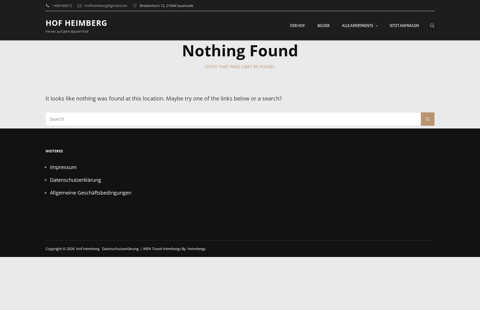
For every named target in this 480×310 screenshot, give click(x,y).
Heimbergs (197, 248)
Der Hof (297, 26)
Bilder (323, 26)
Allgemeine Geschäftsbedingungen (90, 192)
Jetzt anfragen (404, 26)
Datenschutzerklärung (75, 180)
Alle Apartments (357, 26)
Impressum (63, 167)
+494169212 (62, 5)
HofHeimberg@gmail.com (105, 5)
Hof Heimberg (76, 22)
